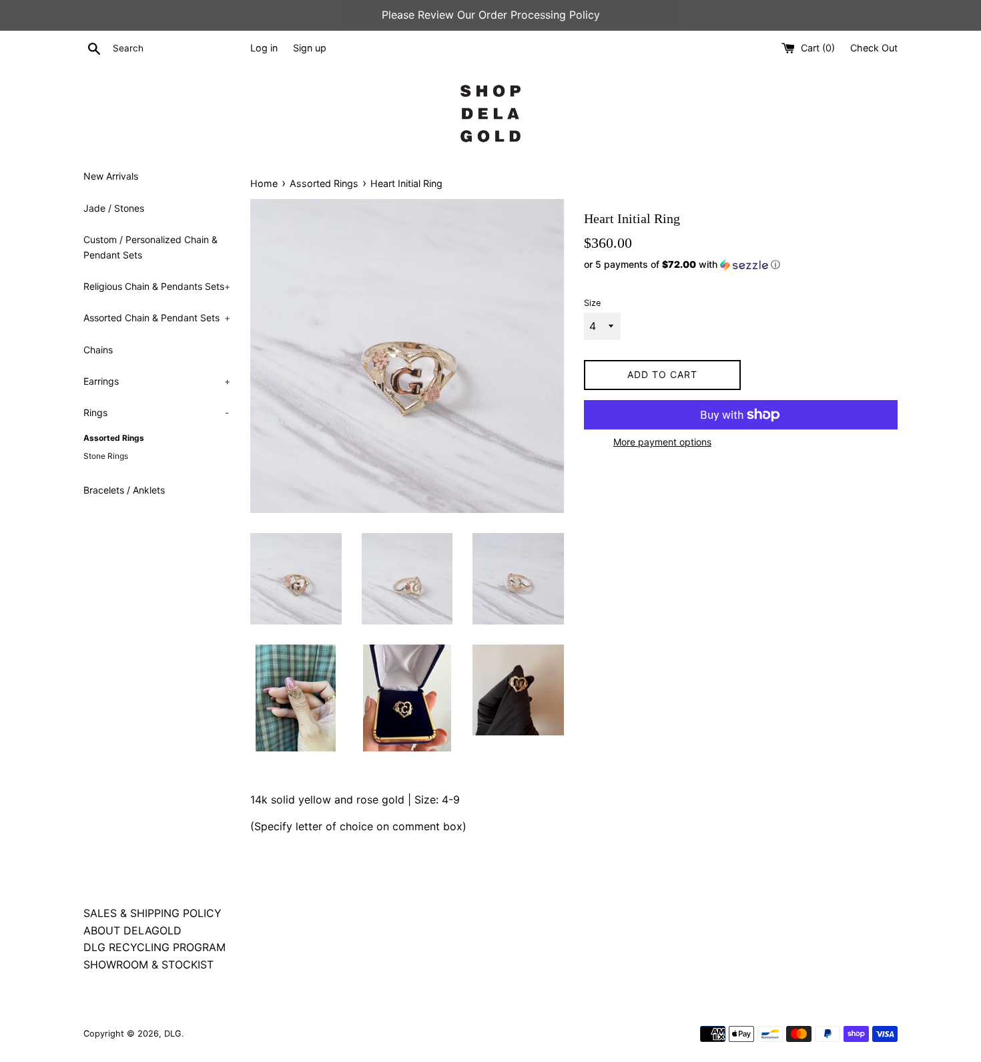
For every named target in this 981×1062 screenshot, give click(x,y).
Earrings (156, 381)
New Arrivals (110, 176)
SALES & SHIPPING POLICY (152, 913)
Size (592, 303)
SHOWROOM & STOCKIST (148, 964)
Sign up (309, 47)
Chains (98, 349)
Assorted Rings (113, 438)
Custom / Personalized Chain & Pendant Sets (150, 247)
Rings (156, 412)
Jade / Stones (113, 208)
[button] (741, 264)
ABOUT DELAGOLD (132, 930)
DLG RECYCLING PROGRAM (154, 947)
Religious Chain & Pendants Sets (156, 286)
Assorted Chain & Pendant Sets (156, 317)
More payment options (662, 442)
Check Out (874, 47)
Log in (264, 47)
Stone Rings (105, 456)
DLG (173, 1034)
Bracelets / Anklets (124, 490)
